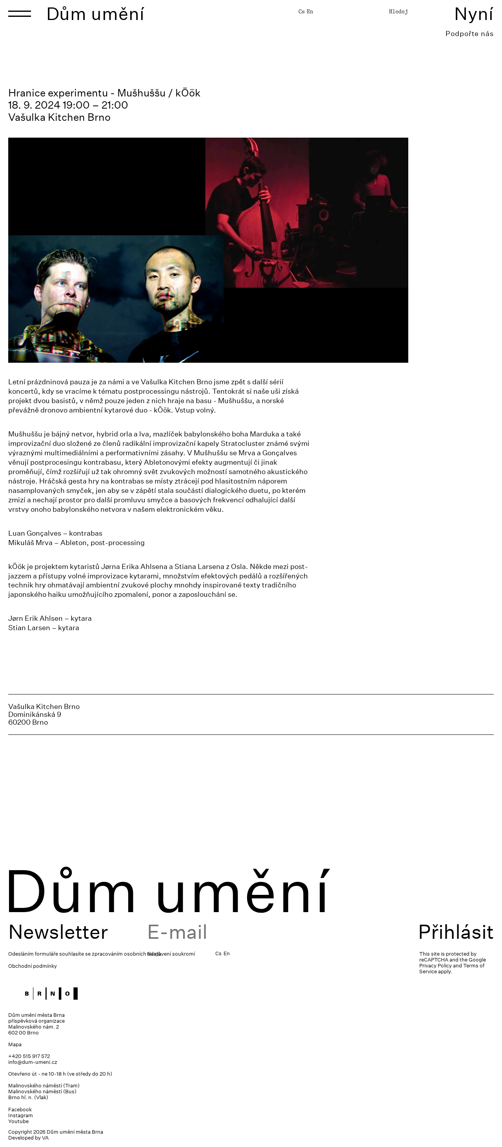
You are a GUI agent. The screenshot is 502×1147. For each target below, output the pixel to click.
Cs (301, 11)
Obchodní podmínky (32, 966)
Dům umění (95, 13)
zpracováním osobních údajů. (127, 954)
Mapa (15, 1044)
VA (45, 1137)
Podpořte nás (470, 33)
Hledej (398, 11)
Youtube (18, 1121)
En (310, 11)
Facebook (20, 1109)
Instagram (20, 1115)
